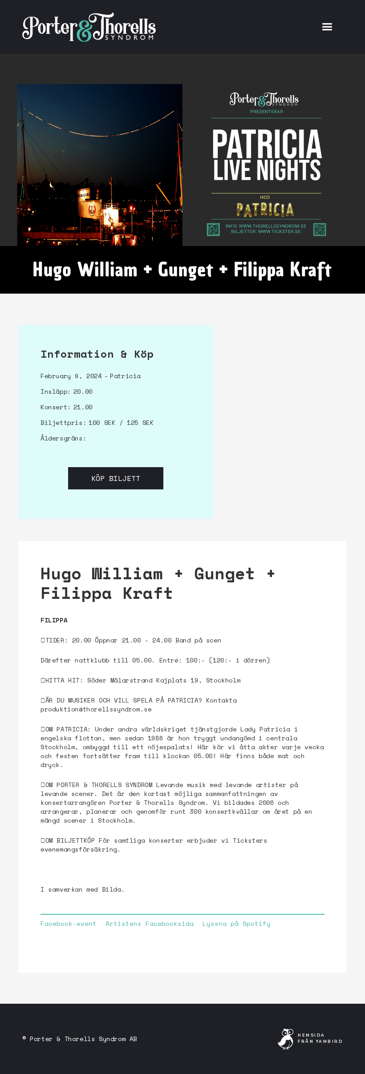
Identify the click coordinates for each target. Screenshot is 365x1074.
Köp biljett (115, 478)
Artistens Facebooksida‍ (149, 923)
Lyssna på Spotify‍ (237, 923)
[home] (89, 26)
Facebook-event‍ (69, 923)
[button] (327, 27)
